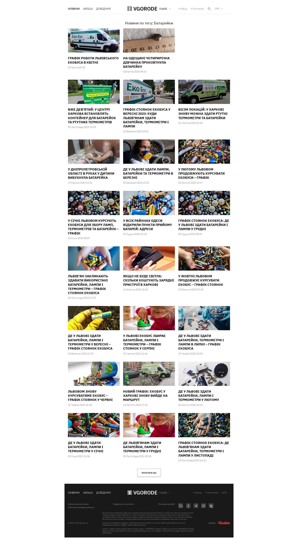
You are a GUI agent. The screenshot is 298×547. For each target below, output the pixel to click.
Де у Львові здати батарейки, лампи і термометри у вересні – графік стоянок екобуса (90, 342)
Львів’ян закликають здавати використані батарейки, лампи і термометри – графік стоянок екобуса (88, 284)
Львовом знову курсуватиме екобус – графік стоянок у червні (90, 395)
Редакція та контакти (123, 504)
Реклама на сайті (166, 504)
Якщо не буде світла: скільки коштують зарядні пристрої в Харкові (148, 280)
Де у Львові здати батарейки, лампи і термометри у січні (85, 447)
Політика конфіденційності (81, 507)
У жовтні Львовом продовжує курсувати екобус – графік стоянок (200, 280)
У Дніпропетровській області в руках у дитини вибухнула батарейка (91, 173)
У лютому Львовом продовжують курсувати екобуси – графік (201, 173)
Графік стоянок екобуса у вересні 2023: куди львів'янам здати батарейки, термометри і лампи (146, 117)
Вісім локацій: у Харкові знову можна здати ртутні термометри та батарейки (202, 113)
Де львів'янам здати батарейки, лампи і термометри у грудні (142, 447)
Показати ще (149, 472)
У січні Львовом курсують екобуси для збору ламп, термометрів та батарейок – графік (93, 227)
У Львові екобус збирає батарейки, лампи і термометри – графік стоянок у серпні (144, 342)
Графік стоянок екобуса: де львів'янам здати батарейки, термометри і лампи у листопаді (203, 449)
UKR (217, 8)
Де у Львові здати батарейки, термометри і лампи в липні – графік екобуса (201, 342)
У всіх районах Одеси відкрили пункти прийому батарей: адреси (147, 225)
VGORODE (145, 492)
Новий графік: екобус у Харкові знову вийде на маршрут (145, 395)
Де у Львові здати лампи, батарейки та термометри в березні (148, 173)
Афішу (184, 8)
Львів (163, 493)
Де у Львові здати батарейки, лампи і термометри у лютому (198, 395)
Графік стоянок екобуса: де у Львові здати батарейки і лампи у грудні (203, 225)
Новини (74, 8)
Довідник (103, 8)
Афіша (88, 8)
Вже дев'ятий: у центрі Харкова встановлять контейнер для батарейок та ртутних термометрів (92, 115)
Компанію (198, 8)
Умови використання (78, 504)
